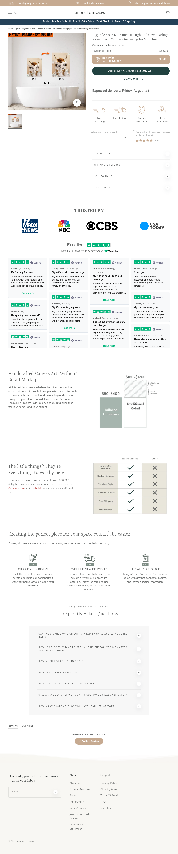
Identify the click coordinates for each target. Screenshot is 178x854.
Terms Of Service (110, 795)
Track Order (77, 802)
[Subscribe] (55, 792)
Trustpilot (36, 488)
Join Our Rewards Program (80, 816)
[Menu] (10, 12)
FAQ (103, 802)
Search (74, 795)
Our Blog (105, 808)
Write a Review (92, 742)
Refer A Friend (78, 808)
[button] (16, 12)
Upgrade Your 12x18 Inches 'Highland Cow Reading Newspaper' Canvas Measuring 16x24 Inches (130, 37)
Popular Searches (80, 789)
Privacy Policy (108, 783)
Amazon (13, 488)
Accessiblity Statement (76, 827)
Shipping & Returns (111, 789)
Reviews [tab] (13, 727)
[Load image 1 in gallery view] (15, 121)
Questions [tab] (27, 727)
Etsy (21, 488)
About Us (75, 783)
